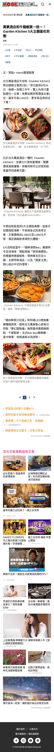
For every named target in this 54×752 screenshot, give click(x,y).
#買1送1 (45, 56)
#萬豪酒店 (32, 56)
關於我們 (20, 729)
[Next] (34, 397)
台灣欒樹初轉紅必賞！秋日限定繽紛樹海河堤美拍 (39, 476)
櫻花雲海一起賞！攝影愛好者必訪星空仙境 (26, 703)
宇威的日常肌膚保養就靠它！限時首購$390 (14, 604)
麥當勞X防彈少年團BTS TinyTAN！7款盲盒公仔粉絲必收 (24, 408)
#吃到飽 (38, 50)
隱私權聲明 (33, 734)
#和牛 (7, 56)
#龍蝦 (7, 62)
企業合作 (33, 729)
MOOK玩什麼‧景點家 (13, 15)
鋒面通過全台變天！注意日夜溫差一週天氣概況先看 (25, 430)
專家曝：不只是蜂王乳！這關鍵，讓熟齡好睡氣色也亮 (25, 421)
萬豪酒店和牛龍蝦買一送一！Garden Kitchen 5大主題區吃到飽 (38, 15)
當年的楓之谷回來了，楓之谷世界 (21, 510)
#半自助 (18, 50)
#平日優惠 (19, 56)
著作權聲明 (20, 734)
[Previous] (20, 397)
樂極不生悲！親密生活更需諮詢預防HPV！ (26, 574)
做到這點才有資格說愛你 (20, 414)
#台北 (28, 50)
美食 (5, 41)
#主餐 (7, 50)
